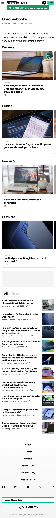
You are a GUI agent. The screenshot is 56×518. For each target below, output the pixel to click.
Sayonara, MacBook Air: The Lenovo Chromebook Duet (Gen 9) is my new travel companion (27, 74)
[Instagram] (15, 487)
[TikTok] (52, 487)
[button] (28, 2)
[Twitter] (40, 487)
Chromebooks (30, 24)
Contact (28, 451)
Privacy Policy (28, 472)
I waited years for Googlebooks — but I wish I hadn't (27, 244)
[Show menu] (2, 2)
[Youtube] (28, 487)
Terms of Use (28, 465)
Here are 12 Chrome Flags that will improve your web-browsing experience (27, 132)
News (15, 293)
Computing (15, 24)
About (28, 444)
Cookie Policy (28, 479)
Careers (28, 458)
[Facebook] (3, 487)
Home (4, 24)
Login (51, 2)
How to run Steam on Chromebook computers (27, 187)
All (6, 293)
